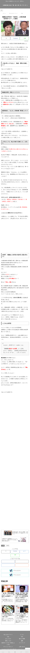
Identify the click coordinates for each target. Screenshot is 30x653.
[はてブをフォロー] (8, 565)
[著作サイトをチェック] (8, 561)
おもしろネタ (8, 638)
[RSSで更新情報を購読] (22, 565)
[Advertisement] (15, 236)
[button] (27, 369)
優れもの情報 (22, 638)
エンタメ (22, 634)
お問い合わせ (22, 646)
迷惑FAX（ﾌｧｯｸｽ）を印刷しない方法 (8, 643)
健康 (22, 640)
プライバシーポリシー (8, 646)
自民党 (7, 545)
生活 (22, 636)
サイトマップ (22, 642)
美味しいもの (8, 640)
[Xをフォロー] (22, 561)
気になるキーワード (8, 634)
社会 (3, 545)
